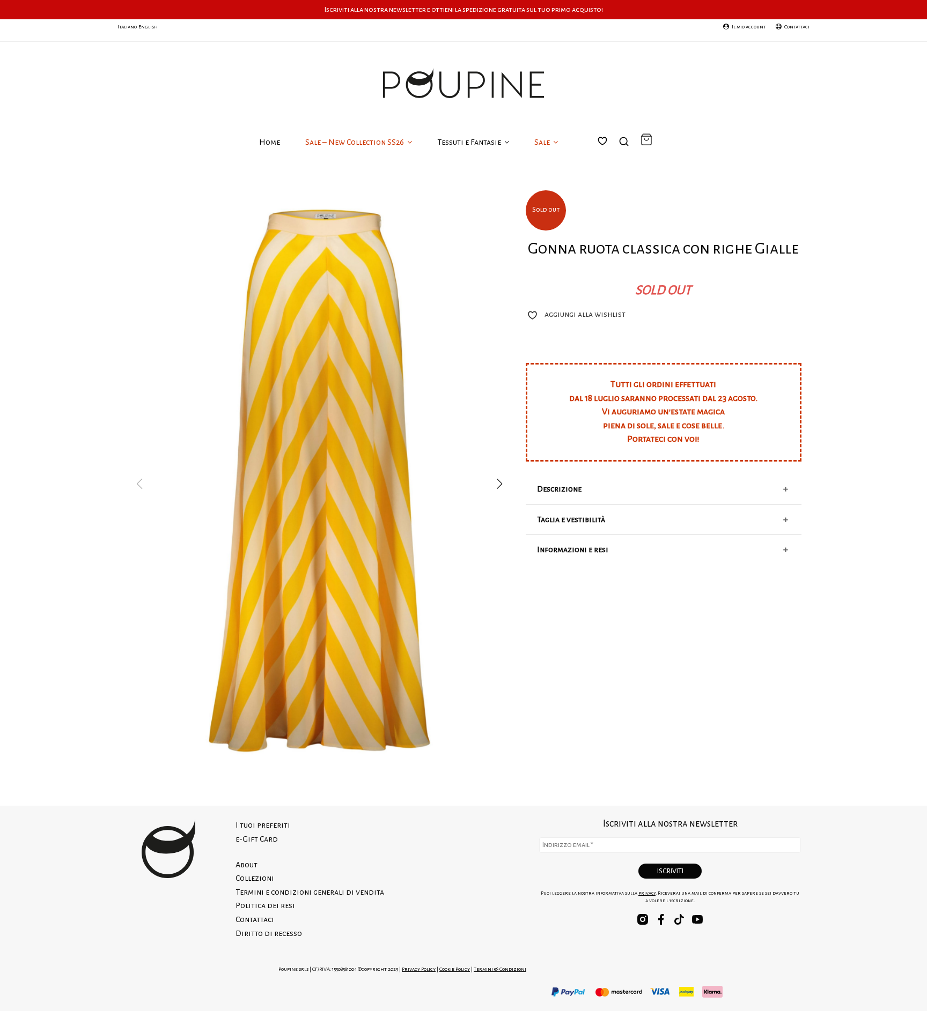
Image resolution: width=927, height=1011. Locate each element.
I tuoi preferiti (609, 154)
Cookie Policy (454, 969)
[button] (499, 484)
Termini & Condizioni (500, 969)
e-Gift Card (257, 839)
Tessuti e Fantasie (470, 142)
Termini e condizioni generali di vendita (310, 892)
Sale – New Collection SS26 (355, 142)
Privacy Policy (419, 969)
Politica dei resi (265, 905)
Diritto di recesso (269, 933)
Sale (542, 142)
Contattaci (255, 919)
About (247, 864)
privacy (647, 893)
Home (269, 142)
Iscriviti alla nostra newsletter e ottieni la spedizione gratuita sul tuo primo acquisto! (464, 9)
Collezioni (255, 878)
